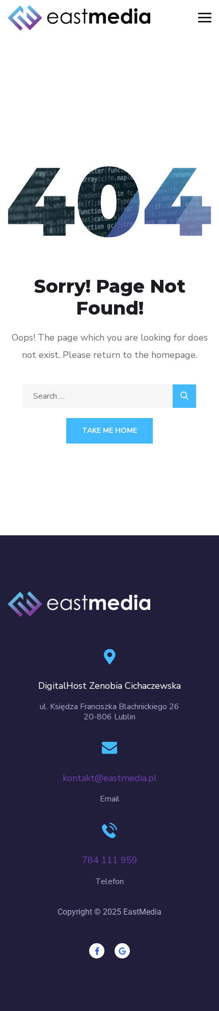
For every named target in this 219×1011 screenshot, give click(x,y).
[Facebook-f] (96, 950)
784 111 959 (110, 860)
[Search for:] (109, 396)
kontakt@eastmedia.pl (110, 778)
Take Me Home (109, 430)
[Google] (122, 950)
